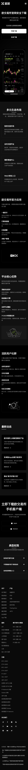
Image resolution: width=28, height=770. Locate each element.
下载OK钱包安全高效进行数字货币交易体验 (12, 764)
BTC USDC (5, 661)
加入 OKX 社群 (6, 652)
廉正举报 (4, 611)
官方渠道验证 (5, 645)
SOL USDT (5, 677)
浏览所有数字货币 (15, 602)
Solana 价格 (5, 692)
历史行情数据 (5, 630)
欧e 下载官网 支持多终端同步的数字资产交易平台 (13, 751)
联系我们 (4, 598)
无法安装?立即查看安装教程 (14, 25)
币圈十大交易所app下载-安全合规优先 (16, 746)
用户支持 (4, 639)
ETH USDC (5, 664)
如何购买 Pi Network (7, 711)
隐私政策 (4, 605)
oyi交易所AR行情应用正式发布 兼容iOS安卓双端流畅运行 (13, 756)
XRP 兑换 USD (17, 639)
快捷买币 (12, 592)
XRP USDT (5, 680)
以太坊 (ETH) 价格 (7, 686)
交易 (11, 598)
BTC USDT (5, 667)
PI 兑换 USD (16, 642)
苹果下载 (14, 31)
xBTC (11, 611)
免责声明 (4, 608)
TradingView (13, 608)
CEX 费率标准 (5, 633)
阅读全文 (6, 448)
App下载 (4, 617)
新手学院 (12, 605)
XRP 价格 (4, 696)
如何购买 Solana (6, 708)
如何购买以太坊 (6, 705)
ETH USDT (5, 670)
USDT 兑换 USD (17, 633)
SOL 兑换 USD (17, 636)
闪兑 (11, 595)
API (3, 627)
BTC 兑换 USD (17, 627)
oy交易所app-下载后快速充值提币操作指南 (12, 761)
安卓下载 (14, 37)
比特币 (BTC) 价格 (7, 683)
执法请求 (4, 614)
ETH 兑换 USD (17, 630)
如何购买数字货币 (7, 699)
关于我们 (4, 592)
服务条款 (4, 602)
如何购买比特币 (6, 702)
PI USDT (4, 674)
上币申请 (4, 636)
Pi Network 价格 (6, 689)
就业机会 (4, 595)
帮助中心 (4, 642)
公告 (3, 649)
